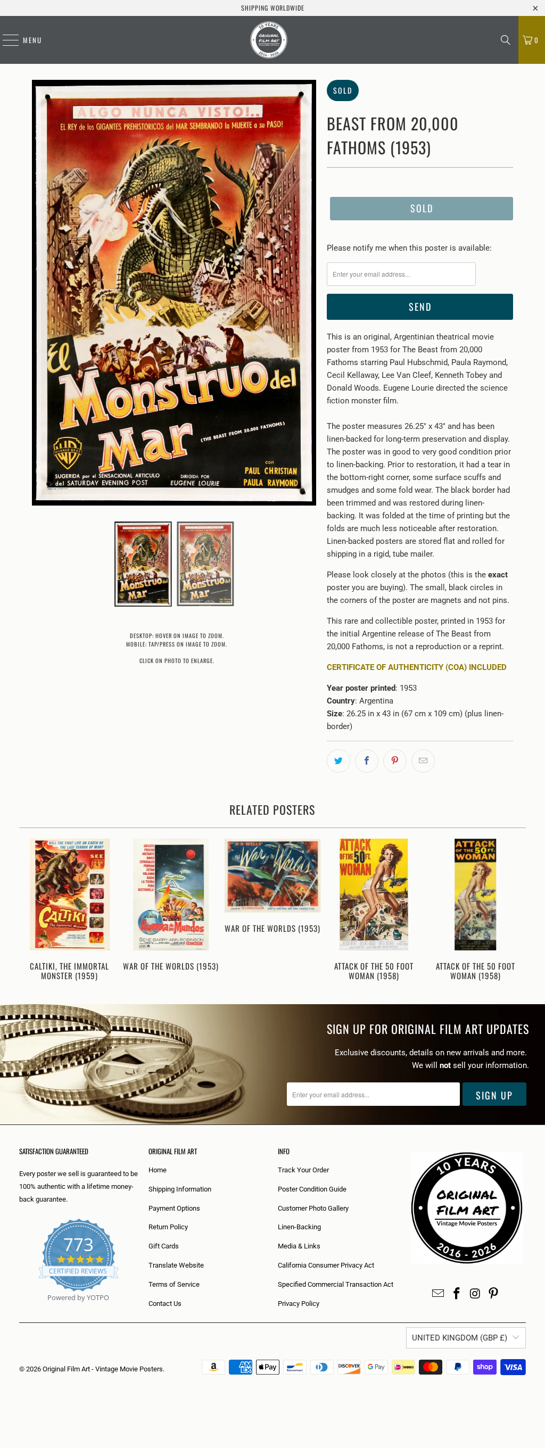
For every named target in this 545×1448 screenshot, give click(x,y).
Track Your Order (303, 1170)
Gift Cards (163, 1246)
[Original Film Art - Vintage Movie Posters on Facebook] (457, 1294)
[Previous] (31, 911)
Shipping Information (179, 1189)
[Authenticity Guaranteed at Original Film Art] (20, 1310)
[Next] (514, 911)
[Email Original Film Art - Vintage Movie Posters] (439, 1294)
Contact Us (164, 1304)
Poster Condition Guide (312, 1189)
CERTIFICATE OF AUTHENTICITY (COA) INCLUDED (417, 667)
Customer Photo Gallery (313, 1208)
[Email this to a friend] (423, 761)
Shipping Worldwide (272, 7)
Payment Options (174, 1208)
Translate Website (176, 1265)
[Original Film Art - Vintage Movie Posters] (269, 40)
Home (157, 1170)
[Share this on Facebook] (366, 761)
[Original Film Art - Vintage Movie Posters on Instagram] (475, 1294)
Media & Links (299, 1246)
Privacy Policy (298, 1304)
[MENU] (5, 40)
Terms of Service (174, 1284)
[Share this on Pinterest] (395, 761)
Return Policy (168, 1227)
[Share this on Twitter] (338, 761)
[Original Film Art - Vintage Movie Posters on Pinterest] (494, 1294)
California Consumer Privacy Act (326, 1265)
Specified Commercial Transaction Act (335, 1284)
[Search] (506, 40)
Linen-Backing (299, 1227)
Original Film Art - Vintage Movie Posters (103, 1369)
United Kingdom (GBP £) (459, 1338)
